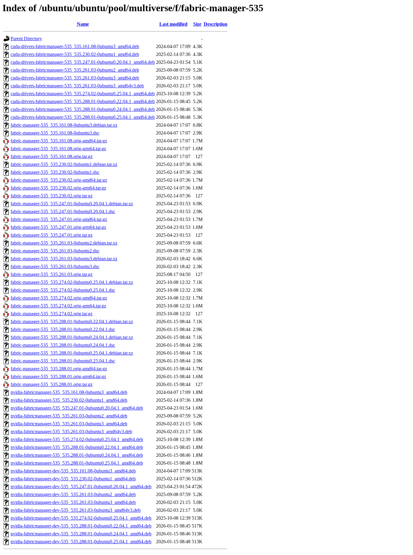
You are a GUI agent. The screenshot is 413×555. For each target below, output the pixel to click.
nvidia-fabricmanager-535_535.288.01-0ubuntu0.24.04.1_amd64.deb (77, 455)
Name (83, 24)
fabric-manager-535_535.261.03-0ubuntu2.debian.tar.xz (64, 242)
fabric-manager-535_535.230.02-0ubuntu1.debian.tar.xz (64, 164)
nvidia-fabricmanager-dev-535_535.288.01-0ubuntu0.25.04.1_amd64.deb (81, 541)
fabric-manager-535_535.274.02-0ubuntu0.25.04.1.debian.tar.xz (72, 282)
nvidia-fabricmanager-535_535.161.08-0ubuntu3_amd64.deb (69, 392)
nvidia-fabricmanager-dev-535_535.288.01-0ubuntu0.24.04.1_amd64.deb (81, 533)
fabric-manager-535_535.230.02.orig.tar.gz (52, 195)
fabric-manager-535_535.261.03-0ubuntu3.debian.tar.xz (64, 258)
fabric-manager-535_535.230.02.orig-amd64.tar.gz (59, 180)
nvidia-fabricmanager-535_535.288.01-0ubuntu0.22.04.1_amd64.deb (77, 447)
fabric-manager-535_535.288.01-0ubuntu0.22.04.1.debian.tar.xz (72, 321)
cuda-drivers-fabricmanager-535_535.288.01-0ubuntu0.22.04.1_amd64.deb (83, 101)
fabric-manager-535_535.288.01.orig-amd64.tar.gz (59, 368)
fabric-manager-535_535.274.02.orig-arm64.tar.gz (58, 305)
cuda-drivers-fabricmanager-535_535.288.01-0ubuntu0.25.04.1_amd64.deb (83, 117)
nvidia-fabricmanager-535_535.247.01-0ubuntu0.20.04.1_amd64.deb (77, 408)
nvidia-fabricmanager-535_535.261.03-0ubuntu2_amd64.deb (69, 415)
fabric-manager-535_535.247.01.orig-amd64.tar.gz (59, 219)
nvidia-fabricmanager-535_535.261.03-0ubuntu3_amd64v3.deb (71, 431)
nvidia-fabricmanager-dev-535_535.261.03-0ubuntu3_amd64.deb (73, 502)
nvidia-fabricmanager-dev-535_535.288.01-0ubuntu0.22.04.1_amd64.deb (81, 525)
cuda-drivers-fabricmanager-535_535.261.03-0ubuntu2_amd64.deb (75, 70)
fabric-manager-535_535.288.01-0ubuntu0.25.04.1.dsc (63, 360)
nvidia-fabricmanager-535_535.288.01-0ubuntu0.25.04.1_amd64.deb (77, 463)
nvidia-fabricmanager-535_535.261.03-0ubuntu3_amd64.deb (69, 423)
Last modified (173, 24)
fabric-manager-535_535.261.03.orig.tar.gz (52, 274)
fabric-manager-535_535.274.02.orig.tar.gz (52, 313)
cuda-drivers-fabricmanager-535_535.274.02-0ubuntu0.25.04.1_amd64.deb (83, 93)
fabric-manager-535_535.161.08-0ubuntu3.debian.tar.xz (64, 125)
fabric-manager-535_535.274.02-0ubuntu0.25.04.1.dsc (63, 290)
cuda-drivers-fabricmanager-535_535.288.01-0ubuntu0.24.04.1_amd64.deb (83, 109)
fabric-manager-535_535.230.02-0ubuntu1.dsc (55, 172)
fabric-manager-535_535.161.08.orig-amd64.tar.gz (59, 140)
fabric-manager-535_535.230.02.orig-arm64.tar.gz (58, 187)
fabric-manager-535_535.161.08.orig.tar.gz (52, 156)
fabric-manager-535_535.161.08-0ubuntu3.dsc (55, 132)
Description (215, 24)
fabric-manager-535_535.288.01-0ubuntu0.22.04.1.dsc (63, 329)
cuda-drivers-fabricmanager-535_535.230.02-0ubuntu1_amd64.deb (75, 54)
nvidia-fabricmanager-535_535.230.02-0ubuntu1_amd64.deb (69, 400)
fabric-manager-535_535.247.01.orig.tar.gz (52, 235)
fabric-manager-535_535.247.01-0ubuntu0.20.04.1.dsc (63, 211)
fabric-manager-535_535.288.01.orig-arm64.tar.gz (58, 376)
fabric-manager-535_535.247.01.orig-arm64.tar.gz (58, 227)
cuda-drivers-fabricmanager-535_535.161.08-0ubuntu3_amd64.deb (75, 46)
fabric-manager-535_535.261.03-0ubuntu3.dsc (55, 266)
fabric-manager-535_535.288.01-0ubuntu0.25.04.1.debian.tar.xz (72, 352)
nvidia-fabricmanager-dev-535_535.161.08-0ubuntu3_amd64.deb (73, 470)
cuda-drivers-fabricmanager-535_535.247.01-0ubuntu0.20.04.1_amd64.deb (83, 62)
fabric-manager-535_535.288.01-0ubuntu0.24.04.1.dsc (63, 345)
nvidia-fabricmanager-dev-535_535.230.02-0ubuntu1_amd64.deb (73, 478)
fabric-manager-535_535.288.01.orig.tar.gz (52, 384)
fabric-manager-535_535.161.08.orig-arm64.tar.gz (58, 148)
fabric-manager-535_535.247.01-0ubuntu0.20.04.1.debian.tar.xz (72, 203)
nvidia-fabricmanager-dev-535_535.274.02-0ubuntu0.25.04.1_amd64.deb (81, 518)
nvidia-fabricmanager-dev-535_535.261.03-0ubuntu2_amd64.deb (73, 494)
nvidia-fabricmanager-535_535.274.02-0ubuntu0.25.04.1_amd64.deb (77, 439)
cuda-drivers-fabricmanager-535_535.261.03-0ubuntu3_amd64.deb (75, 77)
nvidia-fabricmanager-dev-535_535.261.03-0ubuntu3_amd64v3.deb (76, 510)
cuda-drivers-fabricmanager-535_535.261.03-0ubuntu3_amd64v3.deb (77, 85)
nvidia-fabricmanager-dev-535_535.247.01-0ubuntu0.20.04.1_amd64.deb (81, 486)
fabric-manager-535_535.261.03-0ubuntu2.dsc (55, 250)
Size (197, 24)
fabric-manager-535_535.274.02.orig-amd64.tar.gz (59, 297)
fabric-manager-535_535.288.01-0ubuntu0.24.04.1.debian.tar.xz (72, 337)
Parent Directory (26, 38)
